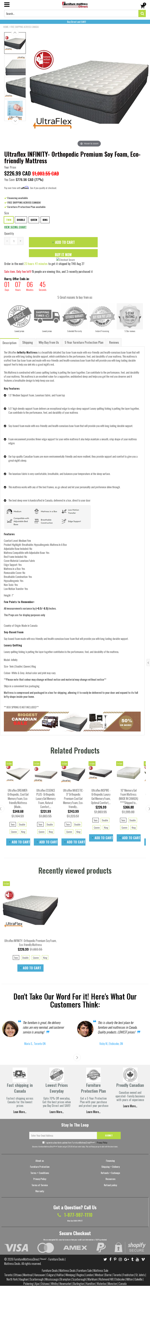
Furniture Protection (39, 1166)
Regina (80, 1275)
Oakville (138, 1279)
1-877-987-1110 (77, 1214)
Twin (8, 220)
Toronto (8, 1275)
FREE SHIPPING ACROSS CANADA (24, 27)
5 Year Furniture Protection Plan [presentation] (84, 342)
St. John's (140, 1275)
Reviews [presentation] (114, 342)
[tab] (9, 342)
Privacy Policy (101, 1142)
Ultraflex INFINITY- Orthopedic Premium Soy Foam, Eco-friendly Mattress (30, 942)
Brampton (65, 1279)
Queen (34, 220)
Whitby (54, 1283)
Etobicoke (120, 1279)
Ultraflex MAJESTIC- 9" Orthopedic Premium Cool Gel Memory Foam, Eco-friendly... (73, 798)
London (89, 1275)
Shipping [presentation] (27, 342)
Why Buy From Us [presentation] (49, 342)
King (45, 220)
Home (5, 27)
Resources (110, 1179)
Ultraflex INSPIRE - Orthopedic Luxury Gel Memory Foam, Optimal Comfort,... (101, 796)
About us (39, 1160)
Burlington (78, 1283)
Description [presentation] (9, 342)
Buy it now (63, 254)
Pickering (28, 1283)
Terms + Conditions (39, 1173)
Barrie (108, 1275)
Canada (123, 1283)
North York (12, 1279)
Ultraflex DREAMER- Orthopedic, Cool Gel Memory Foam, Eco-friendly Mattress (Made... (18, 798)
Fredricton (128, 1275)
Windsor (99, 1275)
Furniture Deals (50, 1270)
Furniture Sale (84, 1270)
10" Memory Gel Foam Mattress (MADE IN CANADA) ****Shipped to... (128, 796)
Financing (110, 1160)
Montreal (28, 1275)
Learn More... (93, 1112)
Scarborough (37, 1279)
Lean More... (19, 1112)
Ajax (37, 1283)
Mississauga (52, 1279)
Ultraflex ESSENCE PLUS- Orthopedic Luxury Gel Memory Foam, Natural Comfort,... (45, 798)
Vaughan (23, 1279)
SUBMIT (109, 1135)
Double (21, 220)
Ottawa (18, 1275)
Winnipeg (70, 1275)
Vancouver (39, 1275)
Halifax (60, 1275)
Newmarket (66, 1283)
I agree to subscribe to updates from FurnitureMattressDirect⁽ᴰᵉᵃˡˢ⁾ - (76, 1142)
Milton (129, 1279)
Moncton (112, 1283)
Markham (92, 1279)
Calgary (51, 1275)
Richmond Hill (106, 1279)
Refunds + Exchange (110, 1173)
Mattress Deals (67, 1270)
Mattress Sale (100, 1270)
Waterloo (101, 1283)
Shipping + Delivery (110, 1166)
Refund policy (110, 1185)
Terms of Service (39, 1185)
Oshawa (45, 1283)
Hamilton (90, 1283)
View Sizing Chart (15, 227)
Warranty (39, 1191)
